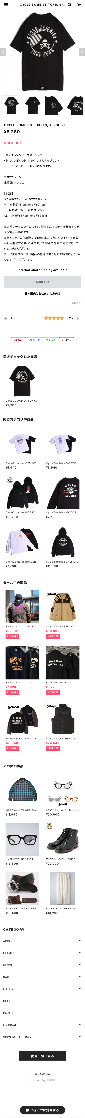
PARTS (8, 1013)
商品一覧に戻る (42, 1056)
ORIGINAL (10, 1025)
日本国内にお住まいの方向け (42, 293)
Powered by (38, 1080)
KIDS (6, 1001)
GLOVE (8, 965)
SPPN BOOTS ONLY (17, 1037)
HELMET (9, 953)
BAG (6, 977)
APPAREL (9, 941)
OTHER (8, 989)
